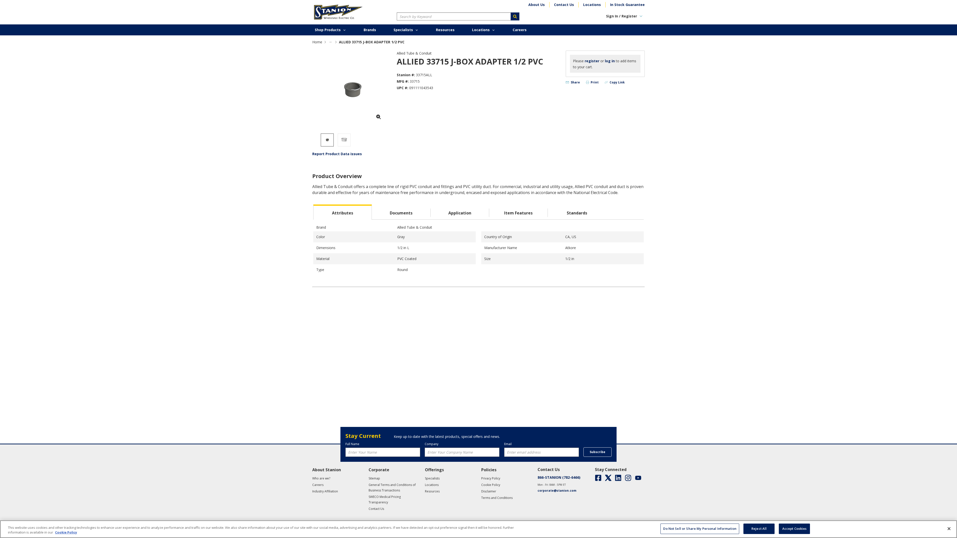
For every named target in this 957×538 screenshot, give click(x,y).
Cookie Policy (66, 532)
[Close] (949, 528)
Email (508, 444)
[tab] (342, 212)
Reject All (759, 528)
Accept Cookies (794, 528)
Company (431, 444)
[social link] (598, 477)
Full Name (352, 444)
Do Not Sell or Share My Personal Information (699, 528)
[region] (478, 529)
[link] (330, 42)
